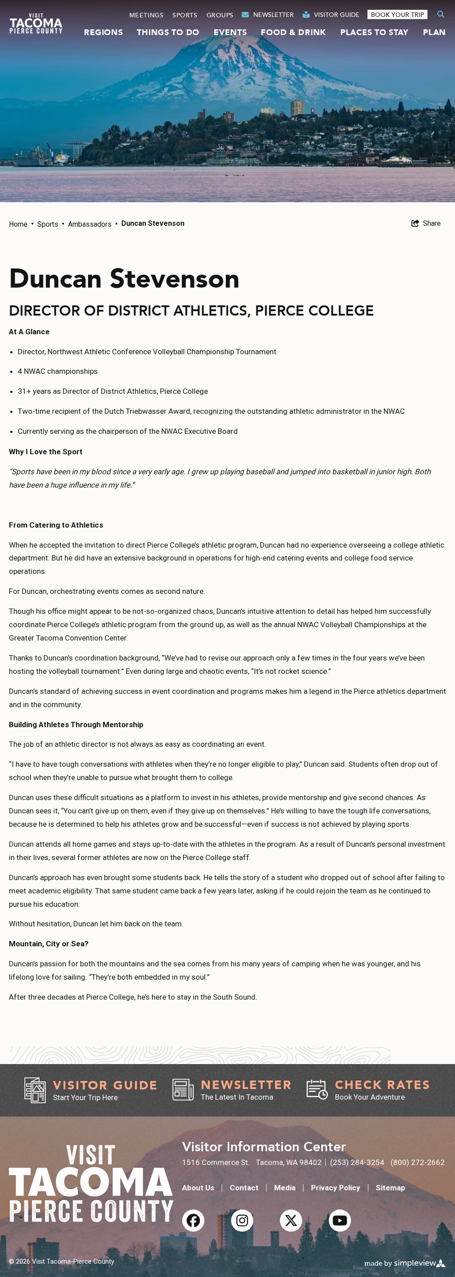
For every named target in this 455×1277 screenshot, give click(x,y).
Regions (103, 32)
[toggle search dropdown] (440, 14)
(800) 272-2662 (418, 1162)
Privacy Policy (335, 1187)
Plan (434, 32)
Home (21, 224)
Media (284, 1187)
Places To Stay (374, 32)
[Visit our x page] (291, 1220)
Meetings (146, 15)
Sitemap (390, 1187)
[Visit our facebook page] (193, 1220)
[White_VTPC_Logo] (91, 1183)
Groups (220, 15)
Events (230, 32)
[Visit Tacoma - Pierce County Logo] (36, 23)
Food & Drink (293, 32)
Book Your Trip (397, 14)
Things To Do (168, 32)
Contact (244, 1187)
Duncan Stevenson (152, 223)
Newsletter (273, 15)
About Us (198, 1187)
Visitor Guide (336, 15)
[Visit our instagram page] (242, 1220)
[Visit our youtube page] (340, 1220)
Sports (184, 15)
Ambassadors (93, 224)
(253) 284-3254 (357, 1162)
